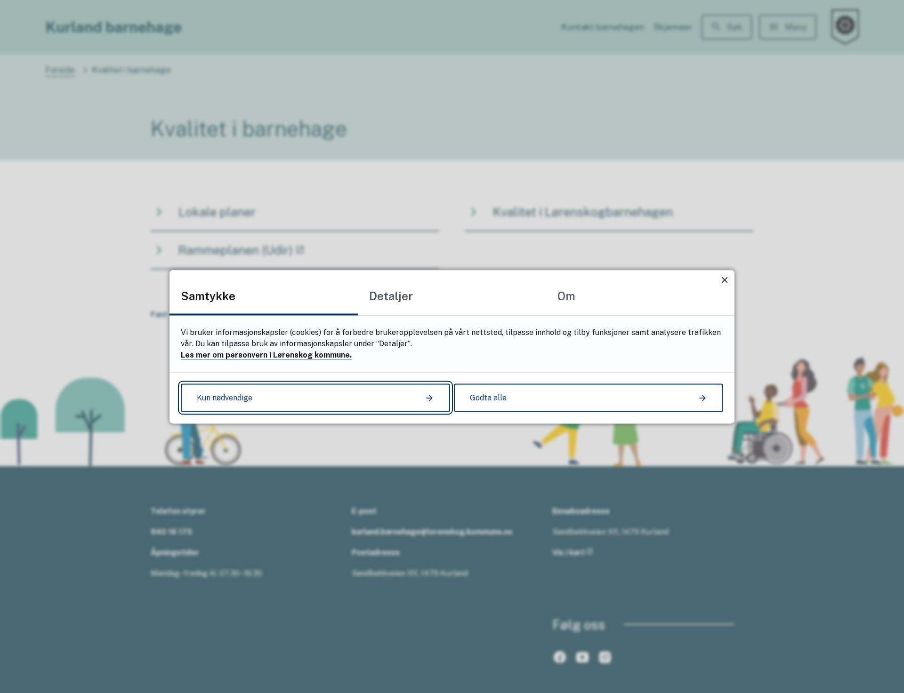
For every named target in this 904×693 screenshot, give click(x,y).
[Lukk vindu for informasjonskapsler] (724, 280)
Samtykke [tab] (208, 295)
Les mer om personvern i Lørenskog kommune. (266, 354)
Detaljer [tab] (391, 295)
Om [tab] (566, 295)
